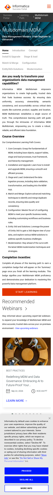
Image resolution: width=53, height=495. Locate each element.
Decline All (26, 479)
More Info (26, 488)
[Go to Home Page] (17, 6)
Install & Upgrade (11, 56)
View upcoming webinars (26, 328)
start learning (26, 292)
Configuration (29, 63)
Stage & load (30, 56)
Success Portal (7, 16)
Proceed (27, 471)
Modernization (34, 69)
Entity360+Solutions (12, 69)
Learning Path (24, 16)
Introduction (18, 50)
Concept (33, 50)
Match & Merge (10, 63)
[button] (49, 6)
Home (5, 50)
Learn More (17, 400)
